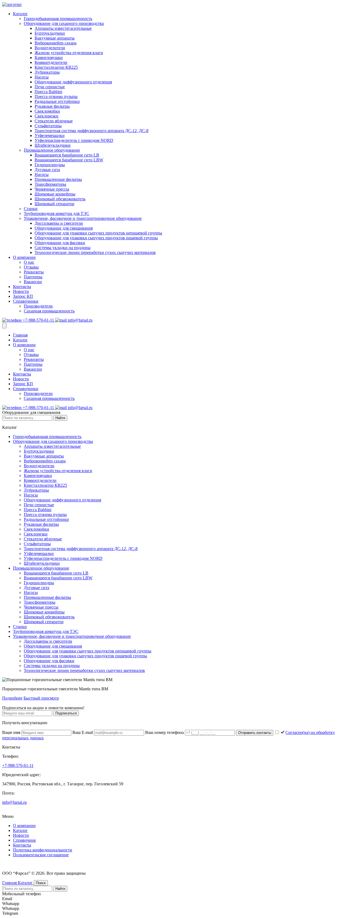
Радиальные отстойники (57, 101)
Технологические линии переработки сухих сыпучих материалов (95, 252)
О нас (29, 262)
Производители (38, 306)
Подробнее (12, 698)
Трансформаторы (50, 184)
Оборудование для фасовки (60, 242)
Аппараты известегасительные (63, 28)
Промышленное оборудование (52, 150)
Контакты (22, 286)
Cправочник (24, 840)
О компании (24, 257)
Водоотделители (50, 47)
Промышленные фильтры (58, 179)
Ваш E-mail (83, 732)
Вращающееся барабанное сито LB (67, 155)
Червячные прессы (52, 189)
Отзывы (31, 267)
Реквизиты (34, 272)
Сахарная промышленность (49, 311)
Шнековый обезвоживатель (60, 199)
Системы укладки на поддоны (63, 247)
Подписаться (66, 713)
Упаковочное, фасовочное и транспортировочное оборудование (83, 218)
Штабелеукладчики (53, 145)
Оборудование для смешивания (64, 228)
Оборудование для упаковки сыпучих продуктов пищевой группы (96, 238)
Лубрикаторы (47, 72)
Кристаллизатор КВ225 (56, 67)
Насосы (42, 77)
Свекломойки (47, 111)
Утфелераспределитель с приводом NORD (74, 140)
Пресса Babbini (48, 91)
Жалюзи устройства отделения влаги (69, 52)
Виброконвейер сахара (55, 43)
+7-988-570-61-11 (38, 320)
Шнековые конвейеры (55, 194)
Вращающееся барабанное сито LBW (69, 160)
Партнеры (33, 277)
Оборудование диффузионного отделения (73, 82)
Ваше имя (11, 732)
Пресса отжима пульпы (56, 96)
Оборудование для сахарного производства (64, 23)
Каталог (20, 13)
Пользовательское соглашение (41, 854)
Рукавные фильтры (52, 106)
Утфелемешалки (50, 135)
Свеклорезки (46, 116)
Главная (20, 335)
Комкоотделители (51, 62)
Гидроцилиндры (50, 164)
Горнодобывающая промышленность (58, 18)
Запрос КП (23, 296)
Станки (31, 208)
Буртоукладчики (50, 33)
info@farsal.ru (79, 320)
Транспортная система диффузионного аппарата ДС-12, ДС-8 (91, 130)
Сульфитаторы (48, 125)
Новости (21, 291)
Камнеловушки (49, 57)
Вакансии (33, 281)
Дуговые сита (47, 169)
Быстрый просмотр (41, 698)
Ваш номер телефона (165, 732)
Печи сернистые (50, 86)
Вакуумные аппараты (55, 38)
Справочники (25, 301)
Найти (60, 418)
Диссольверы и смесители (59, 223)
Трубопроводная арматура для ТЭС (56, 213)
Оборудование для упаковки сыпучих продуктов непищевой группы (98, 233)
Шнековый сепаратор (54, 203)
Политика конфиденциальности (42, 850)
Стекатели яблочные (54, 121)
